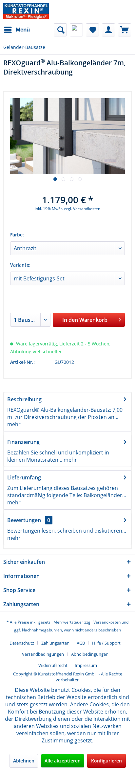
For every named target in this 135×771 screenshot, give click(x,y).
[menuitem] (16, 29)
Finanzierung (23, 442)
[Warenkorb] (124, 29)
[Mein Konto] (108, 29)
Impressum (86, 665)
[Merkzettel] (92, 29)
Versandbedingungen (43, 654)
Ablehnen (23, 761)
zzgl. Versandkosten (82, 208)
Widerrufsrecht (53, 665)
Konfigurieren (106, 761)
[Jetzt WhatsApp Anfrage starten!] (76, 29)
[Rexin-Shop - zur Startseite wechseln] (26, 11)
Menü (23, 30)
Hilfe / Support (106, 643)
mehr (14, 424)
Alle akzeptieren (63, 761)
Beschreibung (24, 399)
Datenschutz (22, 643)
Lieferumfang (24, 477)
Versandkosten (107, 622)
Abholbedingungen (89, 654)
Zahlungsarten (55, 643)
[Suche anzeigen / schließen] (60, 29)
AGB (81, 643)
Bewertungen (24, 520)
